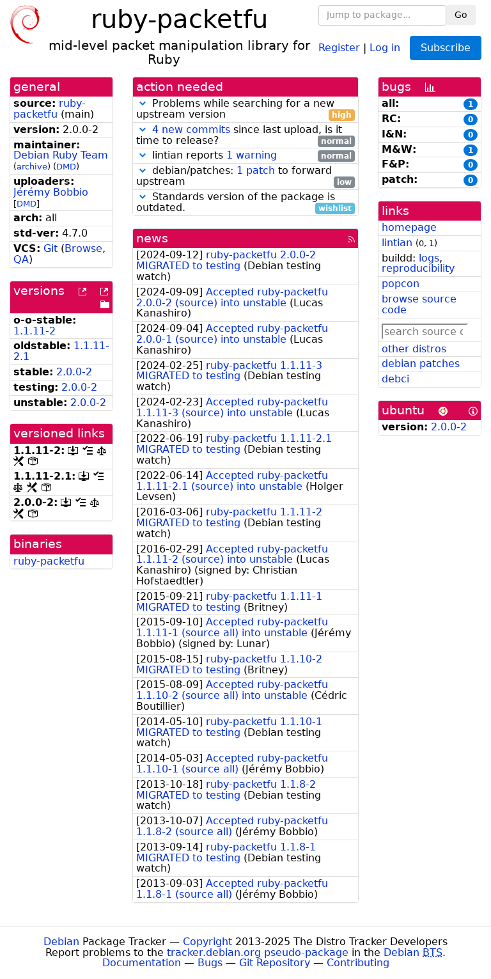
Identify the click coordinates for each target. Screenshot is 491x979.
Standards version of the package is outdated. (244, 203)
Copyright (207, 942)
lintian (397, 243)
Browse (83, 248)
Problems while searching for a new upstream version (244, 109)
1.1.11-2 (34, 331)
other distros (414, 349)
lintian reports (250, 155)
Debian (61, 942)
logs (429, 258)
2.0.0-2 (74, 372)
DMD (66, 166)
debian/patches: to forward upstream (244, 176)
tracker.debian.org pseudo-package (257, 952)
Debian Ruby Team (60, 155)
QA (21, 259)
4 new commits (191, 129)
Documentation (141, 963)
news (152, 238)
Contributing (358, 963)
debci (395, 379)
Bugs (210, 963)
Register (339, 47)
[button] (142, 103)
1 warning (251, 155)
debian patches (421, 363)
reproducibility (418, 268)
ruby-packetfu (49, 108)
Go (461, 15)
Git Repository (274, 963)
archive (32, 166)
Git (50, 248)
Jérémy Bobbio (50, 192)
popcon (400, 284)
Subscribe (446, 48)
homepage (409, 227)
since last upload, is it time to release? (244, 135)
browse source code (419, 304)
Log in (385, 47)
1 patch (256, 170)
